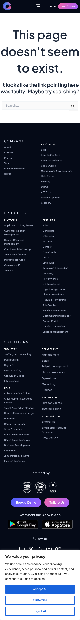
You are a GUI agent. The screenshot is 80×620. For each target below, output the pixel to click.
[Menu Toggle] (38, 6)
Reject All (40, 611)
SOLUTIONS (16, 342)
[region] (40, 585)
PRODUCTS (15, 213)
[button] (48, 144)
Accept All (40, 589)
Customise (40, 600)
